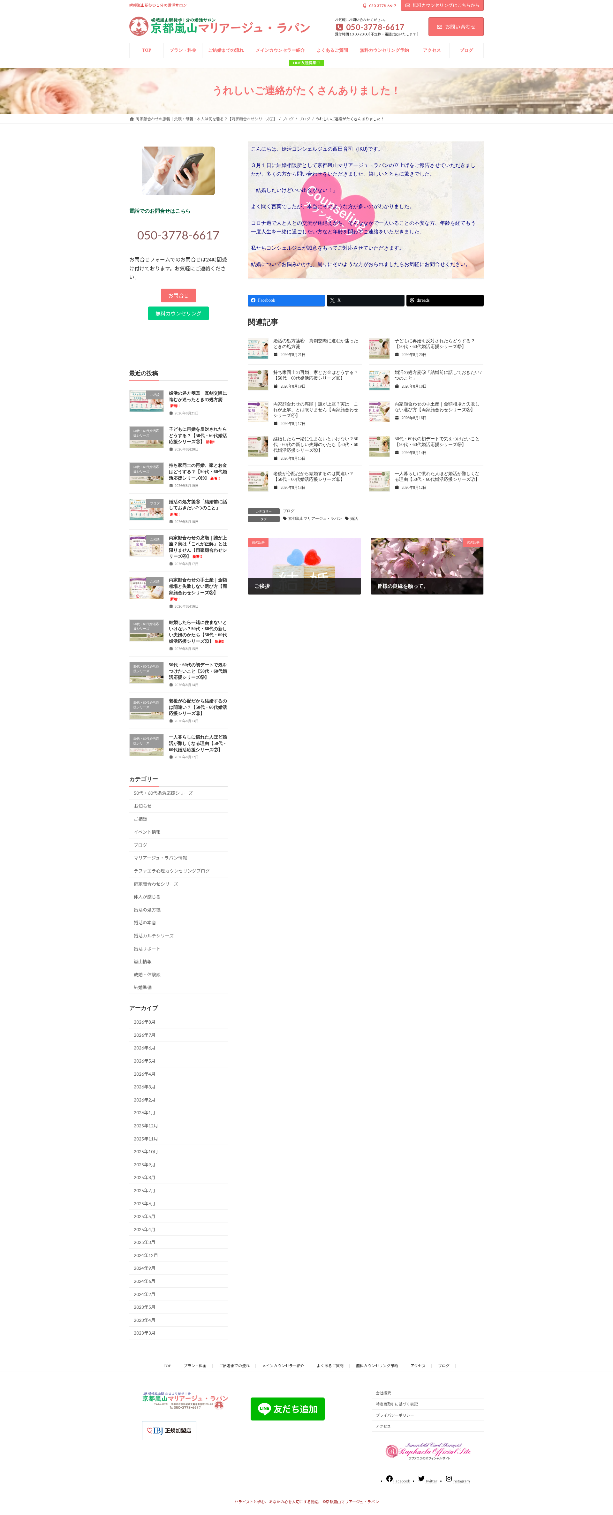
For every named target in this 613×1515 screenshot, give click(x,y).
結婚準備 (143, 987)
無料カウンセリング (178, 313)
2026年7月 (144, 1034)
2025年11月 (146, 1138)
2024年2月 (144, 1294)
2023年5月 (144, 1307)
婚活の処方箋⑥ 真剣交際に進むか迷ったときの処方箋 (198, 399)
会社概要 (383, 1392)
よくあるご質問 (330, 1365)
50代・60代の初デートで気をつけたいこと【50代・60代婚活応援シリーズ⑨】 (198, 671)
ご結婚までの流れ (234, 1365)
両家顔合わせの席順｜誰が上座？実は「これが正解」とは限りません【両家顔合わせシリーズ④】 (315, 410)
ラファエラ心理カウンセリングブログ (172, 871)
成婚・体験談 (147, 974)
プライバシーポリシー (395, 1415)
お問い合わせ (460, 27)
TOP (167, 1365)
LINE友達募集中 (306, 62)
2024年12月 (146, 1255)
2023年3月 (144, 1333)
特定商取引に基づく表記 (397, 1404)
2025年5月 (144, 1216)
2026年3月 (144, 1086)
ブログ (288, 511)
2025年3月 (144, 1242)
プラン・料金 (195, 1365)
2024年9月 (144, 1268)
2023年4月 (144, 1319)
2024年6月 (144, 1281)
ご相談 (140, 819)
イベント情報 (147, 832)
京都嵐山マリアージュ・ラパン (315, 518)
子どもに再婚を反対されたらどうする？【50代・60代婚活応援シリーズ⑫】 (198, 435)
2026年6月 (144, 1047)
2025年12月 (146, 1125)
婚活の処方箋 (147, 909)
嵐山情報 (143, 961)
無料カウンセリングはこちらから (446, 5)
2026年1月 (144, 1112)
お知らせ (143, 806)
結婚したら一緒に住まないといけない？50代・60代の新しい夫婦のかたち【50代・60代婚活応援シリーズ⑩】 (315, 444)
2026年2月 (144, 1099)
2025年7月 (144, 1190)
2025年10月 (146, 1151)
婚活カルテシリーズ (154, 935)
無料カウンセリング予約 (377, 1365)
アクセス (418, 1365)
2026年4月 (144, 1073)
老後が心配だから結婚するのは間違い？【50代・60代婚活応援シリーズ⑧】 (198, 707)
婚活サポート (147, 948)
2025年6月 (144, 1203)
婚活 (354, 518)
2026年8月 (144, 1022)
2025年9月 (144, 1164)
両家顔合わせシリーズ (156, 883)
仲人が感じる (147, 896)
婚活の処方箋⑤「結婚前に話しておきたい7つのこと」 (198, 507)
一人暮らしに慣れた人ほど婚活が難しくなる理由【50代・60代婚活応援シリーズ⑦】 (198, 743)
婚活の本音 (145, 922)
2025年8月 (144, 1177)
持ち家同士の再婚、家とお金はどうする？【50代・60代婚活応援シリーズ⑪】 (198, 471)
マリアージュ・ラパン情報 (160, 857)
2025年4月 (144, 1229)
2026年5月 (144, 1061)
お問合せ (178, 295)
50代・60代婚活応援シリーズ (163, 793)
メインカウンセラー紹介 (283, 1365)
